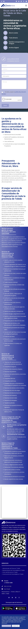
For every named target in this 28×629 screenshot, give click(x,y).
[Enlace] (8, 5)
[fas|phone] (1, 1)
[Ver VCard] (3, 589)
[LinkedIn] (21, 1)
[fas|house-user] (3, 1)
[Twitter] (19, 1)
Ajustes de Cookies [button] (6, 625)
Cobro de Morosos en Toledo (10, 572)
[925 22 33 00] (3, 586)
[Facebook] (16, 1)
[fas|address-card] (26, 1)
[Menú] (26, 5)
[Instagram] (23, 1)
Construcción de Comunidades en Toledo (13, 574)
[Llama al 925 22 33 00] (4, 59)
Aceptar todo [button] (16, 625)
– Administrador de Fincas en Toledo (11, 568)
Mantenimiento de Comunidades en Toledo (14, 570)
